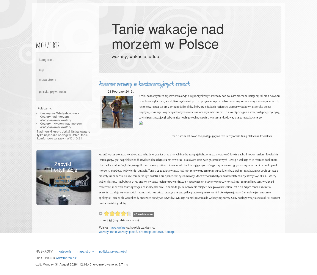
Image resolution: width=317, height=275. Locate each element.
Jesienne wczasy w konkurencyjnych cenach (144, 84)
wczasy (103, 231)
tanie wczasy (118, 231)
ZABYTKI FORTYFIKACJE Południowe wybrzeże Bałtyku (64, 183)
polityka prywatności (52, 91)
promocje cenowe (151, 231)
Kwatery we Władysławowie (58, 113)
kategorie (46, 59)
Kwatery (45, 123)
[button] (40, 177)
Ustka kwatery (80, 131)
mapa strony (47, 79)
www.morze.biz (66, 258)
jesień (133, 231)
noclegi (169, 231)
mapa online (117, 227)
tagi (42, 69)
